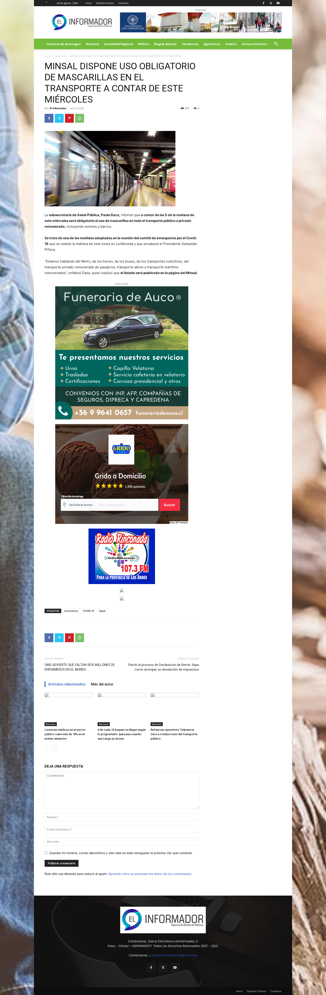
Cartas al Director (254, 44)
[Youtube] (278, 3)
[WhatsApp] (79, 118)
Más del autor (102, 684)
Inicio (89, 3)
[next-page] (54, 747)
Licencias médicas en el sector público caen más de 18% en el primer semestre (65, 734)
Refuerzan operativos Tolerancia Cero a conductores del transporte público (174, 734)
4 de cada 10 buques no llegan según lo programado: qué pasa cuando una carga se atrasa (122, 734)
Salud (102, 610)
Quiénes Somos (105, 3)
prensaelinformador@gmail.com (173, 955)
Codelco (231, 44)
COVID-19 (88, 610)
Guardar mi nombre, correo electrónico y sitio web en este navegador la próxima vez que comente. (121, 853)
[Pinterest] (69, 118)
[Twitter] (270, 3)
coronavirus (71, 610)
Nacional (92, 44)
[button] (276, 44)
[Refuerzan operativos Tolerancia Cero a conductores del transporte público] (175, 709)
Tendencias (190, 44)
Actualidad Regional (118, 44)
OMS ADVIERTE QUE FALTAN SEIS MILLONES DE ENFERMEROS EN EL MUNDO (80, 667)
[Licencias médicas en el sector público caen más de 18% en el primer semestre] (69, 709)
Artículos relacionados (67, 684)
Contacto (123, 3)
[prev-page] (47, 747)
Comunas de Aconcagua (63, 44)
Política (143, 44)
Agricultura (212, 44)
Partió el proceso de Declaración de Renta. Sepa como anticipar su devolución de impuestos (163, 667)
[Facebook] (263, 3)
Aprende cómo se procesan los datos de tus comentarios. (150, 874)
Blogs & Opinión (165, 44)
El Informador (58, 108)
